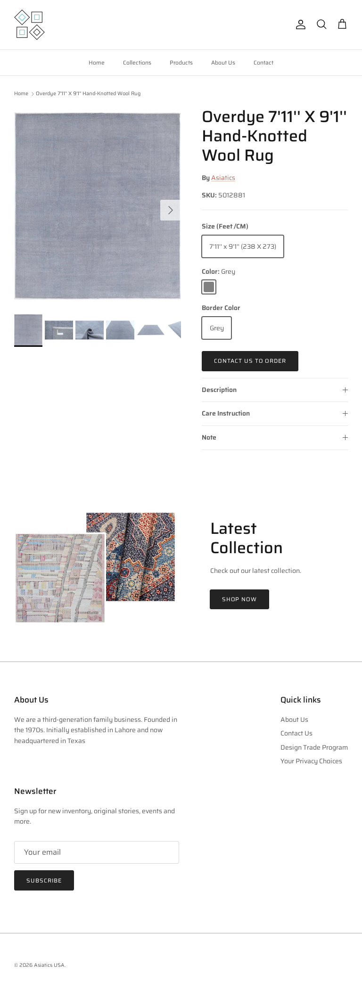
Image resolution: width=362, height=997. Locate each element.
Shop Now (239, 599)
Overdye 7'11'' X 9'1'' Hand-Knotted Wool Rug (88, 94)
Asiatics (223, 177)
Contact (263, 62)
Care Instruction (226, 413)
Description (219, 389)
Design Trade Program (314, 747)
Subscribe (44, 880)
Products (181, 62)
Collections (137, 62)
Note (209, 437)
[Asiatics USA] (29, 24)
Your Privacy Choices (311, 761)
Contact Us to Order (250, 360)
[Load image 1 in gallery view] (97, 205)
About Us (223, 62)
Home (97, 62)
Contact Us (296, 733)
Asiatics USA (49, 965)
